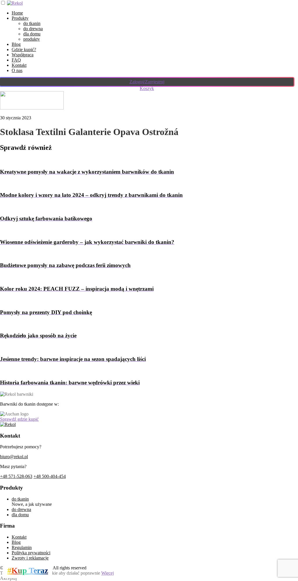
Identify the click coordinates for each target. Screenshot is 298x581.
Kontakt (19, 65)
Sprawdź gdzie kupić (19, 419)
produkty (31, 39)
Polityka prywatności (31, 552)
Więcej (107, 573)
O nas (17, 70)
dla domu (31, 33)
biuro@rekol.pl (14, 456)
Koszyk (147, 88)
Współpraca (22, 54)
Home (17, 12)
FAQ (16, 59)
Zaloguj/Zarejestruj (147, 81)
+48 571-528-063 (16, 476)
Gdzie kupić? (24, 49)
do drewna (33, 28)
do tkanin (31, 23)
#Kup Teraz (27, 570)
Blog (16, 44)
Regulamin (22, 547)
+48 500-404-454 (49, 476)
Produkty (20, 18)
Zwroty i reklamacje (30, 557)
